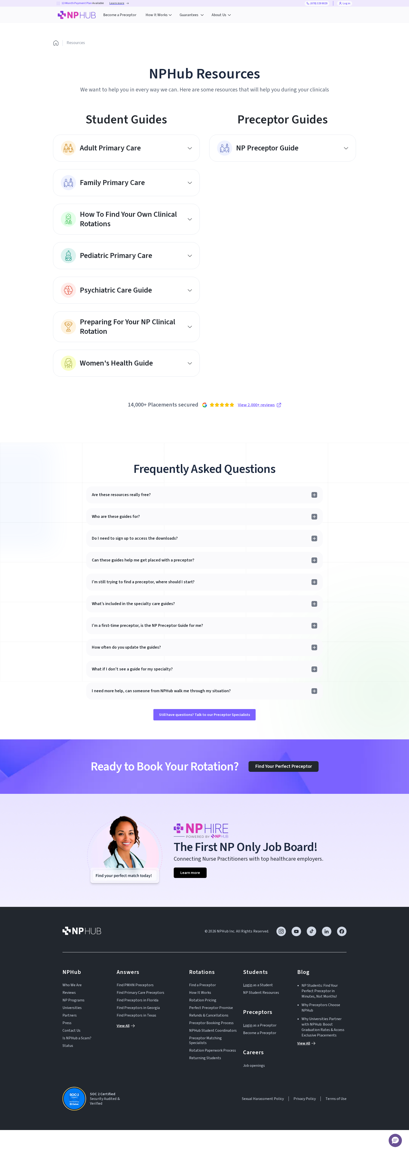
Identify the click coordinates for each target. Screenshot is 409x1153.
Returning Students (205, 1058)
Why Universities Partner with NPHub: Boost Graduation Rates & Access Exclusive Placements (323, 1027)
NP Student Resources (261, 992)
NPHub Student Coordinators (213, 1030)
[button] (159, 15)
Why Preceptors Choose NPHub (321, 1007)
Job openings (254, 1065)
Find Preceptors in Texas (136, 1015)
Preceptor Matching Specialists (205, 1040)
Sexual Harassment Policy (263, 1098)
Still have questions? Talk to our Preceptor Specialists (204, 714)
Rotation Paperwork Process (212, 1050)
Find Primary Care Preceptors (140, 992)
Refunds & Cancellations (208, 1015)
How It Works (200, 992)
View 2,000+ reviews (256, 405)
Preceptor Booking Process (211, 1023)
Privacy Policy (304, 1098)
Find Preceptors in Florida (137, 1000)
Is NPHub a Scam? (76, 1038)
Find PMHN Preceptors (135, 985)
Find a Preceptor (202, 985)
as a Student (258, 985)
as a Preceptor (259, 1025)
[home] (77, 15)
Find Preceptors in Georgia (138, 1007)
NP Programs (73, 1000)
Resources (76, 43)
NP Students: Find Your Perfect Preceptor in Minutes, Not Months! (320, 991)
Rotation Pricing (202, 1000)
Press (66, 1023)
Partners (69, 1015)
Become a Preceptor (119, 15)
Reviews (69, 992)
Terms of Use (336, 1098)
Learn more (190, 872)
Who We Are (72, 985)
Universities (72, 1007)
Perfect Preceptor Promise (211, 1007)
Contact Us (71, 1030)
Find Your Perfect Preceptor (283, 766)
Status (67, 1045)
